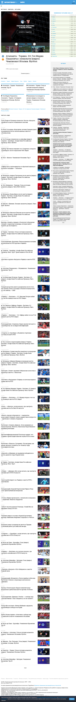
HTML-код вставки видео (12, 68)
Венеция (54, 54)
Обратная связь (9, 678)
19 (51, 54)
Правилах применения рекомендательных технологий (47, 685)
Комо (53, 41)
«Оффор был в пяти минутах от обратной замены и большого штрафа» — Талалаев (63, 89)
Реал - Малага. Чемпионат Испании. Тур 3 (63, 87)
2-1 (74, 33)
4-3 (74, 21)
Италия (17, 9)
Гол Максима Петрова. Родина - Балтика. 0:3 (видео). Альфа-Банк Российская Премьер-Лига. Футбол (63, 140)
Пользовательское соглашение (35, 678)
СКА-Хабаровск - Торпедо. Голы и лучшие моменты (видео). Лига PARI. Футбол (63, 97)
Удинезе (54, 21)
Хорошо (72, 698)
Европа (11, 9)
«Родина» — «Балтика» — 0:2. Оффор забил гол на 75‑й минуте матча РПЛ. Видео (63, 160)
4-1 (74, 25)
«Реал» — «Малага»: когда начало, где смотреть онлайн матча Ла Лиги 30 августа (62, 202)
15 (51, 45)
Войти (73, 3)
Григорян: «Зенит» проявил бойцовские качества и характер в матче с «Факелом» (63, 187)
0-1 (74, 43)
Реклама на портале (23, 678)
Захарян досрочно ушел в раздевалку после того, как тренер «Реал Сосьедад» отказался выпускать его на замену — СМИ (62, 145)
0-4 (74, 54)
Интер (53, 25)
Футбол (4, 9)
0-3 (74, 50)
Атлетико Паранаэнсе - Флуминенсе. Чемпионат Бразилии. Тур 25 (62, 136)
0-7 (74, 56)
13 (51, 41)
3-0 (74, 19)
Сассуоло (54, 39)
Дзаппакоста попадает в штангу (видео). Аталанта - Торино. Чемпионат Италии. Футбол (35, 99)
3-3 (74, 39)
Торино (8, 81)
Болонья (54, 43)
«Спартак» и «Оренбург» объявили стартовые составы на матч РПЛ (61, 168)
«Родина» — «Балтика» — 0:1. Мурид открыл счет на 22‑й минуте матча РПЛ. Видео (63, 198)
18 (51, 52)
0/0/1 (72, 43)
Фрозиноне (54, 27)
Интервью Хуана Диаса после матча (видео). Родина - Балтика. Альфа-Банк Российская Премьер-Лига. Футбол (62, 102)
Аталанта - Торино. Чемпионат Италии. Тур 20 (12, 86)
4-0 (74, 23)
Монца (53, 52)
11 (51, 37)
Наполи (53, 31)
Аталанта (3, 81)
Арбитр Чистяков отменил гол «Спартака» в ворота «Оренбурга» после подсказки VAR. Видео (62, 84)
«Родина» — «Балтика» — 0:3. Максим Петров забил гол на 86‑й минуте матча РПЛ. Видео (62, 151)
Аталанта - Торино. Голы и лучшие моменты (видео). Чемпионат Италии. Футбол (36, 87)
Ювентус (54, 19)
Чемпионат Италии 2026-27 (63, 13)
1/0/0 (72, 23)
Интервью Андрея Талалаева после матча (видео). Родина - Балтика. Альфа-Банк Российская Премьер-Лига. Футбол (63, 94)
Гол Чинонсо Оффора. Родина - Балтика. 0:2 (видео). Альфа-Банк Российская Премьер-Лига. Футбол (63, 156)
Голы (21, 81)
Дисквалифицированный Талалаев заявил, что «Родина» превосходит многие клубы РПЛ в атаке (61, 219)
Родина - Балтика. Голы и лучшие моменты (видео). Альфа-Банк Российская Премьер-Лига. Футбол (61, 119)
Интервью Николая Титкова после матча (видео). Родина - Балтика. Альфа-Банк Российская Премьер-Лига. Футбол (63, 110)
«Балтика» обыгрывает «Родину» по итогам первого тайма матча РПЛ (61, 190)
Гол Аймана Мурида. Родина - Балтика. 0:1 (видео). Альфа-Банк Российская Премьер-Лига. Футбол (63, 194)
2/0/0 (72, 19)
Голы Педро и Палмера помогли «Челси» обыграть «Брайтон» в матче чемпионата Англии (63, 69)
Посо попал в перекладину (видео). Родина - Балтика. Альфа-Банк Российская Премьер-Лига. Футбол (63, 172)
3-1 (74, 27)
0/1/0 (72, 41)
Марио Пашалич (15, 81)
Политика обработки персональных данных (58, 678)
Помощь (3, 678)
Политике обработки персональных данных (47, 697)
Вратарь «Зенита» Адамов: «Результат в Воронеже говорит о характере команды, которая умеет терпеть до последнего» (63, 115)
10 (51, 35)
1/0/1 (72, 27)
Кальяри (54, 35)
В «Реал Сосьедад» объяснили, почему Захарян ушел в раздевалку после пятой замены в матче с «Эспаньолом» (63, 74)
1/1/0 (72, 21)
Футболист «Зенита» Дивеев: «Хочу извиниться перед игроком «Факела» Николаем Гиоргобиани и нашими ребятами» (62, 214)
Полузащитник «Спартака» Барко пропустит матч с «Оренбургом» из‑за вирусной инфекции (62, 164)
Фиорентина (54, 56)
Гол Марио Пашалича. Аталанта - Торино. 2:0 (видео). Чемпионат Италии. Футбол (11, 98)
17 (51, 50)
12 (51, 39)
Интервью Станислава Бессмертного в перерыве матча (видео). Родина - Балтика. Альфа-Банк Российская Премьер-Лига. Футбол (62, 177)
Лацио (53, 37)
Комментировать (25, 73)
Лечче (53, 29)
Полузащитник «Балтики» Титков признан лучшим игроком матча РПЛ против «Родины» (62, 124)
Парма (53, 50)
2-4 (74, 45)
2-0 (74, 29)
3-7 (74, 52)
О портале (16, 678)
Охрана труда (45, 678)
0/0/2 (72, 45)
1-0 (74, 35)
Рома (53, 23)
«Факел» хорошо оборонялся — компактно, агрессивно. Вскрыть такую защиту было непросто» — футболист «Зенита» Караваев (63, 208)
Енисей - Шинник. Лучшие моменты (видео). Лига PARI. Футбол (62, 106)
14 (51, 43)
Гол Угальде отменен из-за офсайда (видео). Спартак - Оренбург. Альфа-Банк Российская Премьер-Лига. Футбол (63, 79)
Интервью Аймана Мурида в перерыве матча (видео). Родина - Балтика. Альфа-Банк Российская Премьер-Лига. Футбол (63, 183)
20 (51, 56)
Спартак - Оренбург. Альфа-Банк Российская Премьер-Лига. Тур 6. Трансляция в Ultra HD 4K (61, 129)
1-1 (74, 41)
